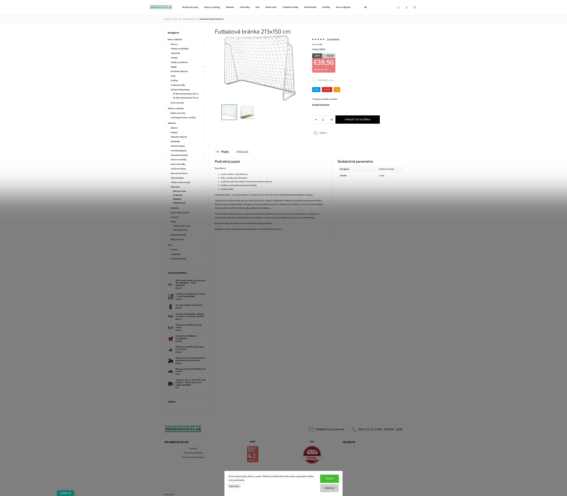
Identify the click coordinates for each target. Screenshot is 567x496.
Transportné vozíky (181, 225)
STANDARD (178, 195)
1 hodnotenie (333, 39)
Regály (174, 67)
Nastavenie (234, 486)
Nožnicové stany (178, 113)
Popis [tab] (225, 151)
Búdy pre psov (177, 239)
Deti (170, 245)
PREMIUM (177, 199)
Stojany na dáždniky (180, 48)
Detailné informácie (320, 104)
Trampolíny (176, 254)
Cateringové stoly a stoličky (183, 117)
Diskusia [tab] (243, 151)
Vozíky (174, 221)
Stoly (173, 76)
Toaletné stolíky (178, 85)
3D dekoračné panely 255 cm (186, 93)
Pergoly (174, 132)
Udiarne (174, 127)
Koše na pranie (177, 102)
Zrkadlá (174, 57)
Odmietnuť (330, 488)
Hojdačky (175, 208)
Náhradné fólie (179, 191)
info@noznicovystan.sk (330, 429)
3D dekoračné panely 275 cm (186, 97)
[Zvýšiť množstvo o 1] (331, 120)
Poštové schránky (179, 159)
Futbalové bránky (178, 258)
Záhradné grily (177, 177)
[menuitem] (190, 7)
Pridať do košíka (357, 119)
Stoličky (174, 80)
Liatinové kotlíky (178, 164)
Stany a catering (176, 108)
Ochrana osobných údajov (193, 457)
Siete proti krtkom (179, 173)
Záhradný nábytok (179, 136)
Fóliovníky (175, 187)
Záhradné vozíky (180, 229)
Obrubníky (175, 141)
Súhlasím (329, 478)
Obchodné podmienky (193, 452)
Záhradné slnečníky (179, 155)
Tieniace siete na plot (180, 182)
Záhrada (172, 123)
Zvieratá (174, 217)
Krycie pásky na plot (180, 212)
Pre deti (174, 249)
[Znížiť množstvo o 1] (316, 120)
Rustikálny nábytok (179, 71)
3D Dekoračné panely (180, 89)
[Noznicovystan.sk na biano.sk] (252, 454)
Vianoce (174, 44)
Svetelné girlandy (179, 150)
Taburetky (175, 53)
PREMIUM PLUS (179, 203)
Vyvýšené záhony (178, 168)
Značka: (318, 49)
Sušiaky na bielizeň (179, 62)
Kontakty (193, 448)
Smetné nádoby (178, 146)
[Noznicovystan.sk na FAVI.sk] (312, 455)
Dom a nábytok (175, 39)
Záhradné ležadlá (178, 234)
